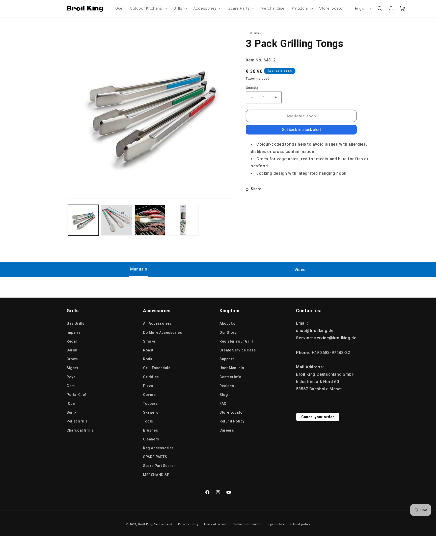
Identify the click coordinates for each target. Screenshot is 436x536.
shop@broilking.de (314, 330)
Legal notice (276, 524)
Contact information (247, 524)
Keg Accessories (158, 448)
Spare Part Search (159, 466)
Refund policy (300, 524)
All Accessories (157, 323)
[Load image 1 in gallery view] (83, 220)
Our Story (228, 332)
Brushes (150, 430)
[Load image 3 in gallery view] (149, 220)
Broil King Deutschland (155, 524)
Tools (148, 421)
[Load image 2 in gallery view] (116, 220)
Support (227, 359)
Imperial (74, 332)
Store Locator (232, 412)
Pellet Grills (77, 421)
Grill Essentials (157, 368)
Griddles (151, 377)
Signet (72, 368)
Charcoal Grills (80, 430)
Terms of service (216, 524)
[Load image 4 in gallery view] (183, 220)
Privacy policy (188, 524)
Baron (72, 350)
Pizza (148, 386)
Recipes (227, 386)
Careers (227, 430)
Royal (72, 377)
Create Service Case (238, 350)
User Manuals (232, 368)
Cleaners (151, 439)
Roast (148, 350)
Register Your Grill (236, 341)
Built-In (73, 412)
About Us (227, 323)
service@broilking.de (335, 338)
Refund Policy (232, 421)
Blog (224, 395)
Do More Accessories (162, 332)
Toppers (150, 403)
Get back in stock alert (301, 129)
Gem (71, 386)
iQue (71, 403)
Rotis (147, 359)
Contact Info (230, 377)
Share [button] (256, 189)
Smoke (149, 341)
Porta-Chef (76, 395)
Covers (149, 395)
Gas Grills (76, 323)
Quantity (252, 87)
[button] (148, 8)
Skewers (150, 412)
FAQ (223, 403)
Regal (72, 341)
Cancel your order (317, 417)
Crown (72, 359)
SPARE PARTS (155, 457)
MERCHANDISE (156, 475)
